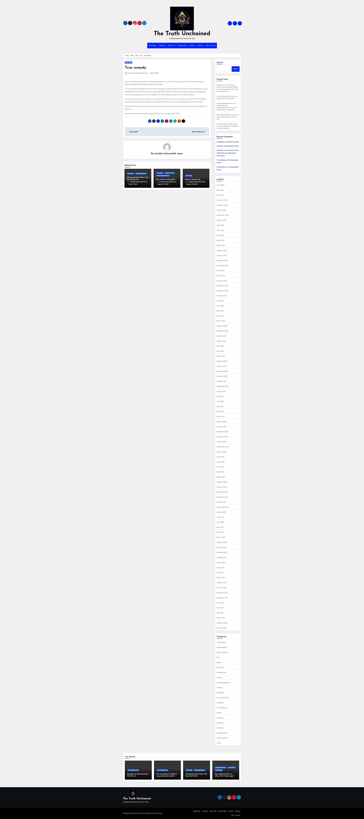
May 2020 (220, 467)
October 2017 (221, 557)
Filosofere (220, 667)
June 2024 (221, 271)
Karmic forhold (233, 142)
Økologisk (220, 723)
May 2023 (220, 311)
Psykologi (220, 728)
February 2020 (222, 482)
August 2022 (221, 341)
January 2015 (222, 628)
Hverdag (128, 62)
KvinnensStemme (223, 698)
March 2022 (221, 356)
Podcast (162, 45)
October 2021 (221, 381)
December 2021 (222, 371)
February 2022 (222, 361)
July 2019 (220, 517)
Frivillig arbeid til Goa (231, 146)
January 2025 (222, 255)
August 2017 (221, 562)
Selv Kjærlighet (141, 173)
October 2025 (222, 210)
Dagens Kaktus (222, 647)
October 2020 (222, 442)
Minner (219, 713)
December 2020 (222, 432)
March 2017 (221, 578)
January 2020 (222, 487)
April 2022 (220, 351)
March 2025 (221, 245)
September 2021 (223, 386)
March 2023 (221, 321)
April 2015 (220, 613)
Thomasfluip (221, 160)
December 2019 (222, 492)
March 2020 (221, 477)
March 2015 (221, 618)
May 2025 (220, 235)
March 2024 (221, 276)
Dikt (218, 657)
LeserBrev (220, 703)
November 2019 (222, 497)
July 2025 (220, 225)
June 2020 (221, 462)
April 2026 (220, 195)
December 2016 (222, 593)
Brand (192, 45)
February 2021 (222, 422)
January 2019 (222, 547)
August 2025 (221, 220)
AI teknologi (221, 642)
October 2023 (222, 296)
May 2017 (220, 573)
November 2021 (222, 376)
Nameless (220, 718)
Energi (219, 662)
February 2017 (222, 583)
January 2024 (222, 281)
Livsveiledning (222, 708)
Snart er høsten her (193, 179)
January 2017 (222, 588)
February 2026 (222, 200)
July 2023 (220, 301)
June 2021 (220, 401)
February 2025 (222, 250)
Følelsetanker (169, 173)
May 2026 (220, 190)
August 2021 (221, 391)
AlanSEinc (220, 150)
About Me (171, 45)
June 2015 (220, 603)
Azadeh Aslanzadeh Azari (139, 73)
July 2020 (220, 457)
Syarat (219, 146)
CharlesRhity (221, 167)
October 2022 (222, 336)
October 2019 (221, 502)
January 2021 (222, 427)
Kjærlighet (220, 693)
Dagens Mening (222, 652)
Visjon (219, 743)
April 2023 (220, 316)
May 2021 (220, 406)
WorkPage (152, 45)
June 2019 (220, 522)
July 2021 (220, 396)
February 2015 (222, 623)
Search (220, 62)
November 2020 (222, 437)
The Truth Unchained (182, 34)
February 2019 (222, 542)
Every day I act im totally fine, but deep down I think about (228, 153)
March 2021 (221, 416)
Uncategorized (222, 738)
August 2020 (221, 452)
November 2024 (222, 265)
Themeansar (158, 813)
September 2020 (223, 447)
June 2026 (221, 185)
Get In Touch (210, 45)
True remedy (135, 68)
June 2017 (220, 567)
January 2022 (222, 366)
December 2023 (222, 286)
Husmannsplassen (163, 175)
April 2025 (220, 240)
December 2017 (222, 552)
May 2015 (220, 608)
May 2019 (220, 527)
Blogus (148, 813)
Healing (200, 45)
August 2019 (221, 512)
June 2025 (221, 230)
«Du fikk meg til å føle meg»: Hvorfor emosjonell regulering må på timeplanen (227, 126)
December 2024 (222, 260)
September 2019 (223, 507)
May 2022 (220, 346)
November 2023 (222, 291)
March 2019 (221, 537)
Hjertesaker (182, 45)
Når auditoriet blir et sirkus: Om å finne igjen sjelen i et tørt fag (228, 117)
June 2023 (221, 306)
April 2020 (220, 472)
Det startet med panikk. (166, 179)
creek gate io (221, 142)
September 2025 (223, 215)
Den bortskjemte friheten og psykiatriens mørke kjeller (166, 776)
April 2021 (220, 411)
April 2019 (220, 532)
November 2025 (222, 205)
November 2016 (222, 598)
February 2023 (222, 326)
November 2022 (222, 331)
